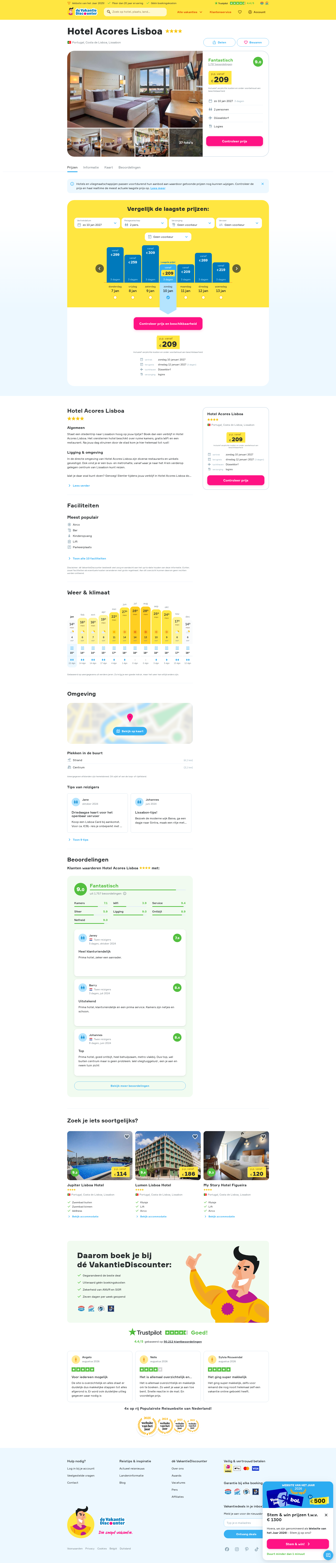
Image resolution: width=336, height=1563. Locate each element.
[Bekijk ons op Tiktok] (256, 1549)
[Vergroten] (195, 120)
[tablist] (168, 167)
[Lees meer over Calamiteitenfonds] (246, 1491)
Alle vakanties (187, 12)
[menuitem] (234, 101)
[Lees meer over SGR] (267, 3)
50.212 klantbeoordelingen (183, 1341)
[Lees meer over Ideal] (101, 1308)
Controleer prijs (234, 141)
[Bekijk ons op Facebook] (227, 1549)
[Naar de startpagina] (82, 12)
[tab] (72, 167)
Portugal (78, 42)
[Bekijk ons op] (236, 1549)
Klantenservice (220, 12)
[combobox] (135, 12)
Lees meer (157, 188)
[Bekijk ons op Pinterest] (246, 1549)
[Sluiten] (326, 1515)
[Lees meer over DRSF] (111, 1308)
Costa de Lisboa (96, 42)
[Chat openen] (328, 1555)
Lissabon (115, 42)
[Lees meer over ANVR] (262, 3)
